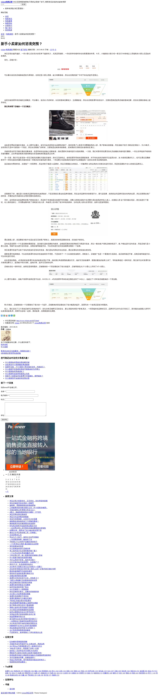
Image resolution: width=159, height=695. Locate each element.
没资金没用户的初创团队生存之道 (22, 614)
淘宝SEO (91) (134, 671)
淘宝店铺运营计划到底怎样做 (21, 582)
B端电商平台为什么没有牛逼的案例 (23, 626)
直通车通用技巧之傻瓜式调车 (21, 598)
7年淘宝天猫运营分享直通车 (20, 601)
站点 (2, 399)
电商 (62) (53, 673)
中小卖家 (4, 347)
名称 (3, 391)
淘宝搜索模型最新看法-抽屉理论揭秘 (24, 603)
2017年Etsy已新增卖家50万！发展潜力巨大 (26, 646)
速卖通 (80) (143, 671)
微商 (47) (116, 673)
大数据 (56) (75, 673)
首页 (7, 16)
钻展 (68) (21, 673)
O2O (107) (110, 671)
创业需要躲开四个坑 (17, 616)
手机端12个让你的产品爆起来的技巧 (23, 542)
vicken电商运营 (40, 323)
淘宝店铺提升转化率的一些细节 (22, 503)
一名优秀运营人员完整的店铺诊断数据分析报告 (28, 528)
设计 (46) (122, 673)
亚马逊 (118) (103, 671)
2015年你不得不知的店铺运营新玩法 (23, 623)
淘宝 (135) (84, 671)
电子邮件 (5, 395)
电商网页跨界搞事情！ (18, 662)
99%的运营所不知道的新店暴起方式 (23, 526)
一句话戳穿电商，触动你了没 (21, 539)
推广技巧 (8, 28)
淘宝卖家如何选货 (16, 546)
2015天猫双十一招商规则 (19, 589)
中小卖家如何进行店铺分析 (20, 548)
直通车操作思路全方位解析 (20, 585)
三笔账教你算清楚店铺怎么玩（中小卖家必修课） (29, 508)
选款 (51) (90, 673)
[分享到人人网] (12, 315)
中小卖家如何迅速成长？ (14, 371)
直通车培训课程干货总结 (19, 596)
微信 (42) (135, 673)
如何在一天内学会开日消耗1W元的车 (24, 651)
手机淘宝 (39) (32, 675)
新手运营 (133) (93, 671)
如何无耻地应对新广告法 (19, 587)
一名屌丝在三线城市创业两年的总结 (23, 621)
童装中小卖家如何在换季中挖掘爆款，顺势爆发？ (24, 376)
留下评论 (24, 50)
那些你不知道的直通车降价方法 (22, 573)
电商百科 (8, 23)
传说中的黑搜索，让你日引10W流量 (23, 519)
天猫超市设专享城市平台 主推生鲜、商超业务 (27, 644)
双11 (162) (55, 671)
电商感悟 (9, 34)
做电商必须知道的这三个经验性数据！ (24, 521)
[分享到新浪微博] (7, 315)
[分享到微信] (14, 315)
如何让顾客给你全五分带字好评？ (22, 612)
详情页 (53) (83, 673)
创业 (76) (151, 671)
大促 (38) (40, 675)
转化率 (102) (126, 671)
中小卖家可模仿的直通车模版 (21, 557)
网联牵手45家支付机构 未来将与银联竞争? (26, 653)
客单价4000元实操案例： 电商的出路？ (16, 351)
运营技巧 (8, 25)
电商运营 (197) (19, 671)
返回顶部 (4, 693)
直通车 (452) (9, 671)
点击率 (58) (67, 673)
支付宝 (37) (47, 675)
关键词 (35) (55, 675)
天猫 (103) (117, 671)
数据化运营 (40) (15, 675)
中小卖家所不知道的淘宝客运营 (17, 378)
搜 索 (23, 4)
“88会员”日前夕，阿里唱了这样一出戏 (24, 648)
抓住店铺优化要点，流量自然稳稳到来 (24, 591)
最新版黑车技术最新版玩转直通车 (22, 523)
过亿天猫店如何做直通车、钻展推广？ (24, 562)
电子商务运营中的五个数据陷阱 (22, 605)
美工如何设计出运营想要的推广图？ (23, 551)
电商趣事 (8, 21)
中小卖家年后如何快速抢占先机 (17, 374)
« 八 (7, 491)
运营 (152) (62, 671)
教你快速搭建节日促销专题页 (21, 571)
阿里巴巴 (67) (29, 673)
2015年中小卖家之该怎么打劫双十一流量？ (26, 567)
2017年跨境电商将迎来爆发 (20, 630)
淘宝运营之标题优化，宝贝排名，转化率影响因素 (29, 501)
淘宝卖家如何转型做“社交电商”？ (22, 628)
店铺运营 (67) (45, 673)
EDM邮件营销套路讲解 (18, 642)
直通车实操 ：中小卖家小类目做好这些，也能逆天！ (25, 367)
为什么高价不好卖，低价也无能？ (22, 560)
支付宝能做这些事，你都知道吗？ (22, 657)
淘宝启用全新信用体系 (18, 514)
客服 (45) (129, 673)
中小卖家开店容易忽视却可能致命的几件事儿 (22, 369)
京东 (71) (15, 673)
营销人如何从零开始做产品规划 (22, 607)
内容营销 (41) (143, 673)
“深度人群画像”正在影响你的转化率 (23, 580)
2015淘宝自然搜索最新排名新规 (22, 610)
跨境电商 (8, 30)
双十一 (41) (152, 673)
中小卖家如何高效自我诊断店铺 (17, 362)
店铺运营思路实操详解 (18, 576)
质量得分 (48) (107, 673)
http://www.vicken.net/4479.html (27, 321)
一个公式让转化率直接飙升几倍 (22, 553)
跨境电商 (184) (47, 671)
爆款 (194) (38, 671)
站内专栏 (4, 344)
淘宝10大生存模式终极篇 (19, 517)
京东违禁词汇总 (16, 535)
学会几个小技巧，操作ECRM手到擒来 (24, 537)
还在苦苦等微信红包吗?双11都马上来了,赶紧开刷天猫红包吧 (33, 569)
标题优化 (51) (98, 673)
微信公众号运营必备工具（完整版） (23, 533)
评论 (2, 415)
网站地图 (11, 693)
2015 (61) (60, 673)
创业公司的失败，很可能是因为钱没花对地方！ (28, 660)
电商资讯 (8, 19)
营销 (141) (77, 671)
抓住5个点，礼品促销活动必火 (21, 564)
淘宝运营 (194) (29, 671)
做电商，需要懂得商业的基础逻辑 (22, 505)
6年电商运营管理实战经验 (11, 353)
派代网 (12, 689)
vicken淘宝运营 (27, 693)
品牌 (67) (37, 673)
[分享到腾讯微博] (9, 315)
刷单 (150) (70, 671)
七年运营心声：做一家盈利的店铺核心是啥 (26, 555)
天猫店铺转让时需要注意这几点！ (22, 510)
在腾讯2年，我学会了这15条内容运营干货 (26, 530)
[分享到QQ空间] (4, 315)
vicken (3, 50)
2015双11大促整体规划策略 (20, 594)
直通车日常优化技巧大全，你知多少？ (24, 578)
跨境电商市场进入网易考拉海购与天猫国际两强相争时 (30, 655)
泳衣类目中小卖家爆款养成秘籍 (17, 365)
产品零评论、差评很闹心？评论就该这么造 (26, 632)
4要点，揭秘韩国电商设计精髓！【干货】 (26, 512)
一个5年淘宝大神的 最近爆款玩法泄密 (24, 544)
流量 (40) (24, 675)
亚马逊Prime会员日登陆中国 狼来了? (23, 619)
